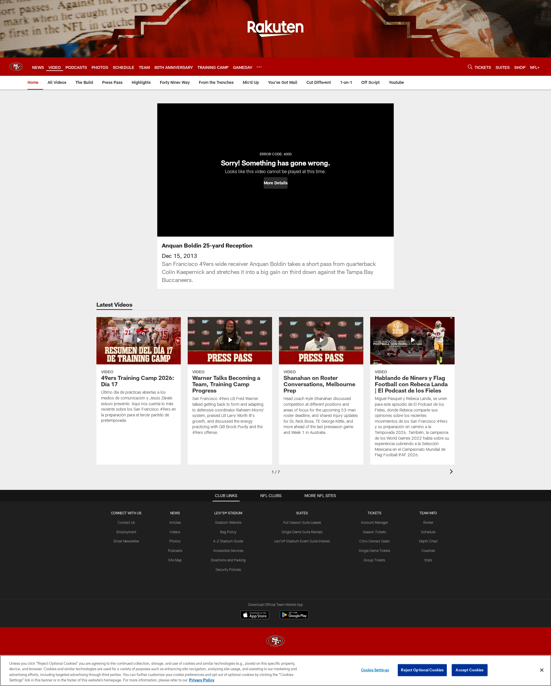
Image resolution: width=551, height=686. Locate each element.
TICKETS (374, 513)
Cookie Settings (375, 670)
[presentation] (452, 472)
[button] (276, 183)
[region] (275, 670)
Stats (428, 560)
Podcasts (175, 550)
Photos (175, 541)
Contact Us (126, 522)
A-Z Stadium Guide (228, 541)
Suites (302, 513)
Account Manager (374, 522)
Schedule (428, 532)
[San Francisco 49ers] (275, 642)
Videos (175, 532)
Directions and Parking (228, 560)
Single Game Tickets (374, 550)
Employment (126, 532)
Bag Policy (228, 532)
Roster (428, 522)
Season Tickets (374, 532)
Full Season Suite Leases (302, 522)
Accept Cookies (470, 670)
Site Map (175, 560)
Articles (175, 522)
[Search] (470, 67)
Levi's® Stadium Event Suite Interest (302, 541)
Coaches (428, 550)
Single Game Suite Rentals (302, 532)
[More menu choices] (259, 67)
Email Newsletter (126, 541)
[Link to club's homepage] (16, 67)
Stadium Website (228, 522)
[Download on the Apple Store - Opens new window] (254, 616)
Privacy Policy (201, 680)
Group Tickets (374, 560)
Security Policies (228, 569)
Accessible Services (228, 550)
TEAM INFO (428, 513)
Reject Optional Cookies (422, 670)
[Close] (542, 670)
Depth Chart (428, 541)
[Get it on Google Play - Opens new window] (294, 618)
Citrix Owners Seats (374, 541)
